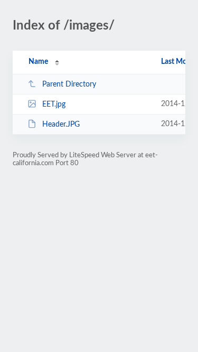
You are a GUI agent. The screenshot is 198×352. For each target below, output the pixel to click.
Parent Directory (69, 84)
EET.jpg (53, 104)
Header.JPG (61, 124)
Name (38, 61)
